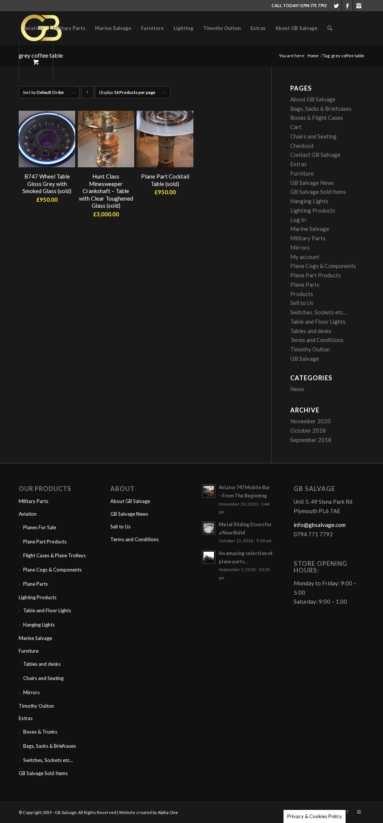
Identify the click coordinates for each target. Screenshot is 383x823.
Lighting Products (312, 210)
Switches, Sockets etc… (318, 312)
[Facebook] (347, 5)
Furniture (302, 173)
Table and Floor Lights (318, 321)
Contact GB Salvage (315, 154)
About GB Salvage (312, 99)
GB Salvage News (312, 182)
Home (313, 55)
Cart (295, 127)
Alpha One (168, 812)
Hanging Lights (309, 201)
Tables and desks (310, 330)
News (297, 388)
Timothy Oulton (310, 349)
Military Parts (307, 238)
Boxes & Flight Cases (316, 117)
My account (304, 256)
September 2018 (310, 439)
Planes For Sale (39, 527)
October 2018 (308, 430)
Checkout (302, 145)
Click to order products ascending (88, 94)
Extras (298, 164)
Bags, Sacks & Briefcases (321, 108)
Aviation (28, 514)
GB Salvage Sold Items (318, 191)
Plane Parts (304, 284)
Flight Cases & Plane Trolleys (54, 555)
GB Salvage (304, 358)
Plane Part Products (315, 275)
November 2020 (310, 421)
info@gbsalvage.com (320, 524)
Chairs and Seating (313, 136)
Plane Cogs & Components (323, 265)
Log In (298, 219)
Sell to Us (301, 302)
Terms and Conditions (317, 339)
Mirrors (300, 247)
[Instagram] (358, 5)
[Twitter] (336, 5)
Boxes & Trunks (40, 732)
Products (301, 293)
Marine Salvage (309, 228)
